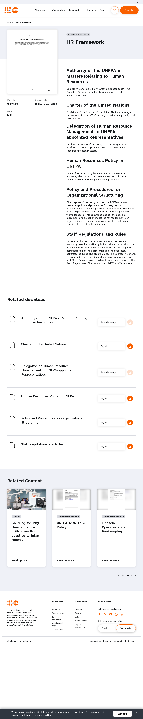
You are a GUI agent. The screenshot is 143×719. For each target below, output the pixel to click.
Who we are (40, 10)
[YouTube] (111, 614)
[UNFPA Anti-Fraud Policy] (71, 499)
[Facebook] (99, 614)
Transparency (58, 629)
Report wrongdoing (80, 625)
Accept (122, 713)
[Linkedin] (122, 614)
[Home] (12, 10)
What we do (57, 10)
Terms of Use (96, 641)
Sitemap (130, 641)
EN (136, 2)
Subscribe (126, 628)
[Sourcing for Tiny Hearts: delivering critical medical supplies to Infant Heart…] (26, 499)
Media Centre (81, 620)
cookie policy (43, 715)
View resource (65, 560)
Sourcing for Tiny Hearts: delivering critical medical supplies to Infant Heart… (26, 531)
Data (102, 10)
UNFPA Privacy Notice (114, 641)
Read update (19, 560)
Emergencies (75, 10)
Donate (129, 10)
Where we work (59, 613)
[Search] (115, 10)
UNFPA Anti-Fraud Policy (71, 525)
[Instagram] (116, 614)
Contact (78, 609)
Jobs (77, 617)
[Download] (130, 346)
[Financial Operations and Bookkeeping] (116, 499)
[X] (105, 614)
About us (56, 609)
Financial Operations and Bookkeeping (114, 527)
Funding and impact (57, 624)
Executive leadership (56, 618)
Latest (90, 10)
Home (10, 22)
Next (129, 575)
